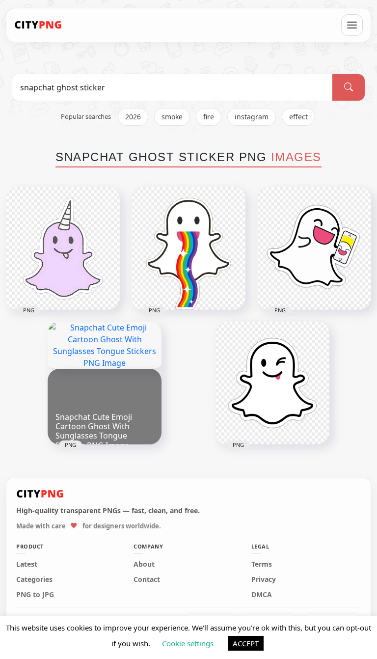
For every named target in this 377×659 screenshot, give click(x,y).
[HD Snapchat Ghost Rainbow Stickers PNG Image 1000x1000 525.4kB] (188, 248)
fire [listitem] (208, 116)
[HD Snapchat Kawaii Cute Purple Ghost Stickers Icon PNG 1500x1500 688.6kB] (63, 248)
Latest (26, 564)
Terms (261, 564)
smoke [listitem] (172, 116)
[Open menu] (352, 25)
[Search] (348, 87)
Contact (147, 579)
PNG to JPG (35, 594)
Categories (34, 579)
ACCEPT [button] (246, 643)
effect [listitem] (298, 116)
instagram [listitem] (252, 116)
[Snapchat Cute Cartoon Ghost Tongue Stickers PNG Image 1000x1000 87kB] (272, 383)
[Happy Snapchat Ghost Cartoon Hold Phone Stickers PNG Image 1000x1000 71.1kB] (314, 248)
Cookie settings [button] (188, 643)
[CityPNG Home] (38, 25)
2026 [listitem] (133, 116)
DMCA (261, 594)
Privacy (263, 579)
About (144, 564)
